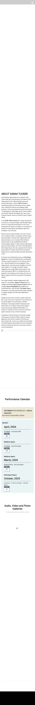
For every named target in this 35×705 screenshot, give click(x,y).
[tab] (7, 102)
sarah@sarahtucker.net (20, 682)
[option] (17, 92)
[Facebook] (13, 697)
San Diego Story (17, 96)
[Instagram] (17, 697)
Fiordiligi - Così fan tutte (12, 431)
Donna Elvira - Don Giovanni (13, 464)
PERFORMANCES (19, 411)
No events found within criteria (13, 415)
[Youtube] (21, 697)
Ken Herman (17, 94)
